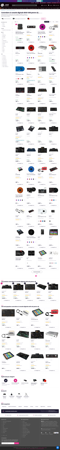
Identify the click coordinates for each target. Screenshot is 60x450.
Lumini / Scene (47, 8)
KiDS (58, 8)
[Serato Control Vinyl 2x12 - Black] (22, 78)
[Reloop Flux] (50, 221)
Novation (49, 406)
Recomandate (47, 21)
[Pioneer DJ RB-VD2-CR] (52, 263)
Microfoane (22, 8)
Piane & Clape (24, 422)
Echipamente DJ (24, 428)
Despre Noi (4, 422)
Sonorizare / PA (16, 8)
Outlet (2, 8)
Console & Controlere (7, 18)
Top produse (5, 431)
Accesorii (54, 8)
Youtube (46, 434)
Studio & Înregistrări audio (26, 424)
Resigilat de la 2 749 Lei (20, 140)
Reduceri (57, 21)
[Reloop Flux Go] (27, 263)
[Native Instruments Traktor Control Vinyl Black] (44, 36)
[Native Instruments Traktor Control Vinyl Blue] (39, 36)
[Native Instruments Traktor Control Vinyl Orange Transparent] (41, 36)
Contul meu (45, 5)
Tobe (38, 8)
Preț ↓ (53, 21)
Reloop (31, 406)
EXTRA (33, 2)
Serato (36, 406)
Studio (11, 8)
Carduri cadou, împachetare (7, 421)
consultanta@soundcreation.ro (53, 411)
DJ (24, 8)
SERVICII (37, 2)
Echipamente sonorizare (26, 425)
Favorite (50, 5)
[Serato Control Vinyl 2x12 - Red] (18, 78)
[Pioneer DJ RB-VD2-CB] (56, 263)
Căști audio (24, 435)
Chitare (6, 8)
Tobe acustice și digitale (26, 431)
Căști (51, 8)
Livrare (2, 28)
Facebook (42, 434)
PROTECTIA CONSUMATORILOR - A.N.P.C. (22, 448)
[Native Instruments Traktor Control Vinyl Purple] (43, 36)
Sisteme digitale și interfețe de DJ (20, 18)
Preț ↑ (50, 21)
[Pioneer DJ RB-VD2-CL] (54, 263)
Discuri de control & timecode (35, 18)
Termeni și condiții (41, 447)
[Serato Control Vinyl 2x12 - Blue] (54, 200)
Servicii (4, 424)
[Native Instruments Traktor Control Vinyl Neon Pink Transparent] (27, 57)
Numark (20, 406)
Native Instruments (12, 406)
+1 (46, 36)
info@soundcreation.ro (51, 410)
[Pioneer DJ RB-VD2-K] (50, 263)
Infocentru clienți (5, 428)
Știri (3, 425)
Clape (9, 8)
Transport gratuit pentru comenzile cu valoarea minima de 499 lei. (48, 429)
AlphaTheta (43, 406)
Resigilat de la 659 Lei (31, 80)
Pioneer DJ (4, 406)
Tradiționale (42, 8)
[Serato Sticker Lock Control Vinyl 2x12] (16, 78)
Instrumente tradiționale (26, 432)
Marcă (2, 32)
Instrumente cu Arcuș (33, 8)
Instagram (51, 434)
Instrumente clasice (25, 429)
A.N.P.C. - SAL (5, 435)
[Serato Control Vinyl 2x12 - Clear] (20, 78)
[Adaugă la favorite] (35, 24)
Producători (4, 429)
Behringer (26, 406)
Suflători (27, 8)
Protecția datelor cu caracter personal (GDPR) (37, 448)
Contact (4, 432)
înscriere (16, 443)
